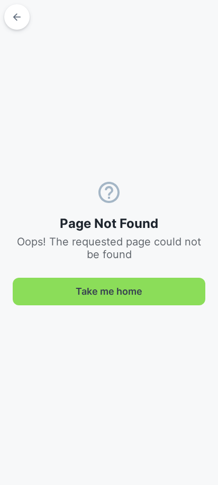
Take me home (109, 291)
